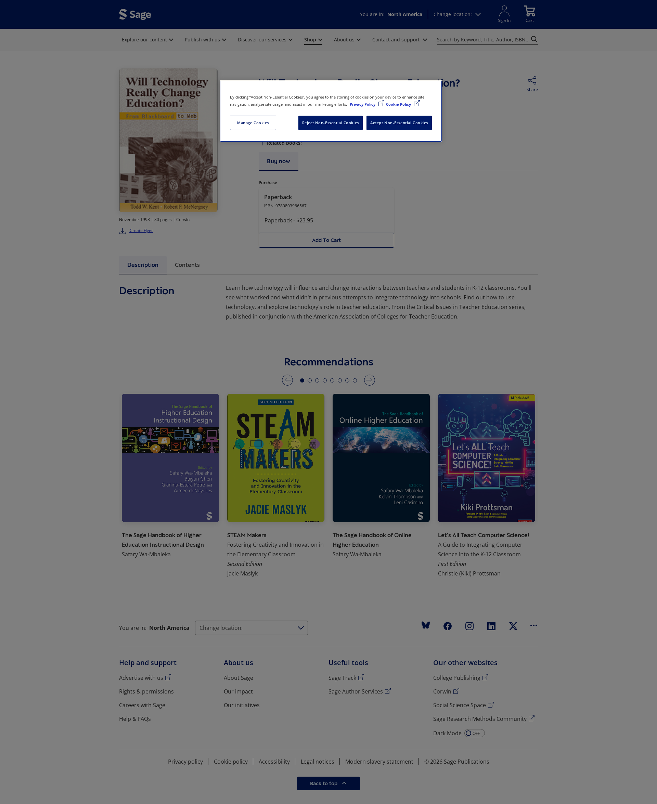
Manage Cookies (253, 122)
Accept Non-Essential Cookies (399, 122)
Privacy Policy (363, 104)
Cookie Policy (399, 104)
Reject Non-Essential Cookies (330, 122)
